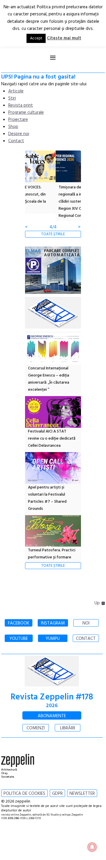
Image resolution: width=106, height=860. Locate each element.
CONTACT (86, 638)
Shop (13, 126)
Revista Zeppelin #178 (52, 697)
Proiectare (18, 119)
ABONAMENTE (52, 716)
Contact (16, 141)
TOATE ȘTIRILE (53, 234)
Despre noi (18, 133)
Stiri (12, 98)
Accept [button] (36, 38)
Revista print (20, 105)
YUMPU (53, 638)
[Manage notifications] (92, 847)
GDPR (57, 793)
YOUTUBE (18, 638)
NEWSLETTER (82, 793)
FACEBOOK (18, 623)
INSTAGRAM (53, 623)
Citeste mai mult (64, 38)
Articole (16, 91)
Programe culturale (26, 112)
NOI (86, 623)
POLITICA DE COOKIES (24, 793)
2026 (52, 706)
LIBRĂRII (67, 728)
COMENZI (35, 728)
